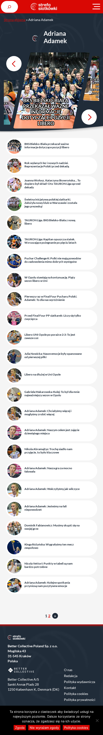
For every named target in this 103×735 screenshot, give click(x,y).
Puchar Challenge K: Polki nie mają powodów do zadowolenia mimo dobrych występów (52, 260)
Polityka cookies (76, 694)
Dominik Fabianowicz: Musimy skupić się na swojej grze (52, 527)
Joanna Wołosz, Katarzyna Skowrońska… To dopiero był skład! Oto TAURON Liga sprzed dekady (52, 184)
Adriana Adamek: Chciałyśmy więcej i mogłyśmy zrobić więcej (47, 412)
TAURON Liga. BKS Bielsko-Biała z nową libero (49, 222)
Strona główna (14, 20)
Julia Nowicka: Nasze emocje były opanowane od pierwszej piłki (53, 355)
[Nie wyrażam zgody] (97, 720)
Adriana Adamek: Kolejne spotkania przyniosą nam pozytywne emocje (47, 584)
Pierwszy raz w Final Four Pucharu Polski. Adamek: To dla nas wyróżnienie (50, 298)
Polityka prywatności (79, 700)
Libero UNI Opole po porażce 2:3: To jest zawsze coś (49, 336)
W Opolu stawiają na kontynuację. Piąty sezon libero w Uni (49, 279)
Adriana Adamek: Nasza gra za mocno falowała (48, 470)
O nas (68, 670)
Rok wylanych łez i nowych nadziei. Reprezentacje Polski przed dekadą (46, 164)
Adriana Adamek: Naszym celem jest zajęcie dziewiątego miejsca (51, 431)
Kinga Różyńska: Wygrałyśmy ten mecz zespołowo (49, 546)
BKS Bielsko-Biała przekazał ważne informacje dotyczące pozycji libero (46, 112)
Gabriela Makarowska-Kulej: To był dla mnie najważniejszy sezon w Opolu (52, 393)
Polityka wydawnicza (79, 682)
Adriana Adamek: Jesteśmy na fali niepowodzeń (45, 508)
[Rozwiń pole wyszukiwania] (9, 7)
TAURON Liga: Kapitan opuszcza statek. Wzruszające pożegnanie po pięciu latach (50, 241)
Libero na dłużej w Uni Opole (42, 374)
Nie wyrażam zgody (44, 728)
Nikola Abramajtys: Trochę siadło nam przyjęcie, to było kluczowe (48, 450)
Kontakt (70, 688)
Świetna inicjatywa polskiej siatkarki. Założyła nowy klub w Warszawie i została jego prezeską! (50, 203)
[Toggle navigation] (96, 6)
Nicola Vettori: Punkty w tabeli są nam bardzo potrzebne (48, 565)
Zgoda (19, 728)
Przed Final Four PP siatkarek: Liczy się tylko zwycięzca (52, 317)
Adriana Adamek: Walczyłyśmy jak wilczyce (52, 489)
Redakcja (70, 676)
